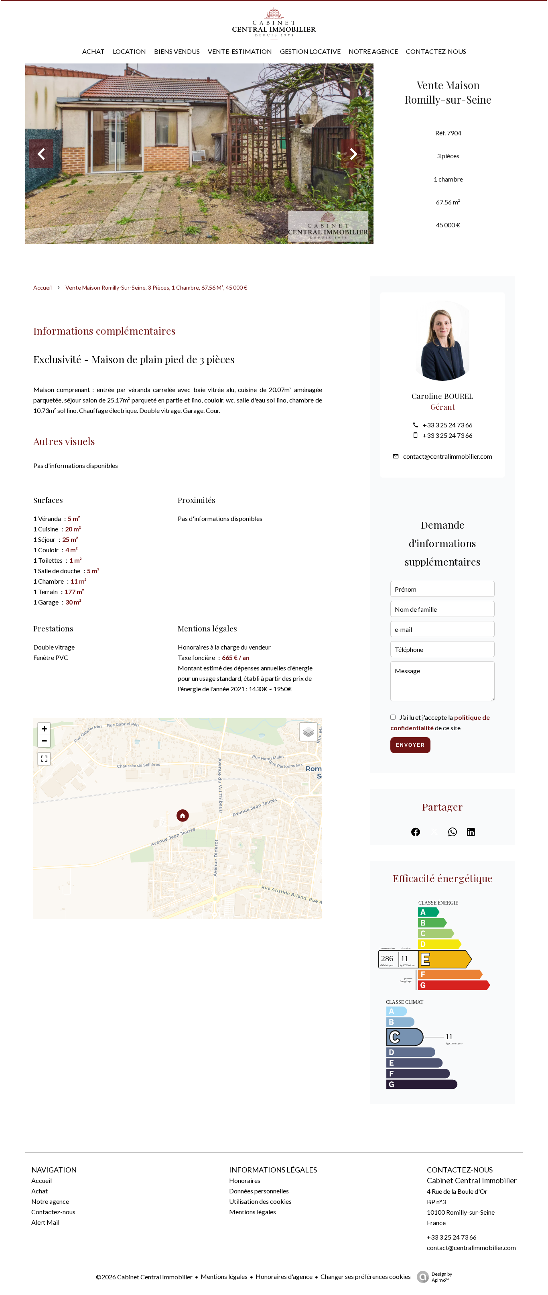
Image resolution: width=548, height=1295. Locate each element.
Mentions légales (224, 1276)
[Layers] (308, 732)
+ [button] (44, 729)
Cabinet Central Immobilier (472, 1180)
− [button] (44, 741)
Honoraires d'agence (284, 1276)
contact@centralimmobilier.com (447, 456)
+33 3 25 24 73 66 (448, 425)
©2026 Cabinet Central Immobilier (144, 1277)
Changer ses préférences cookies (366, 1276)
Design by (442, 1277)
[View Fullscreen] (44, 759)
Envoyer (410, 745)
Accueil (42, 287)
